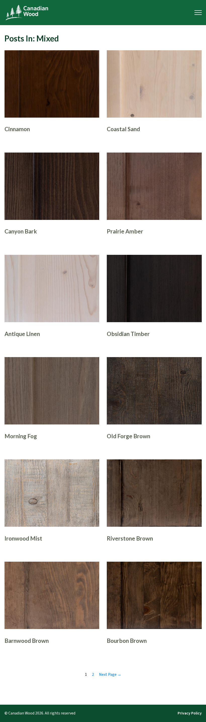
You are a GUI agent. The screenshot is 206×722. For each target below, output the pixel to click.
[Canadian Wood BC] (27, 12)
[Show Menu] (198, 12)
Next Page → (110, 674)
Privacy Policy (190, 713)
